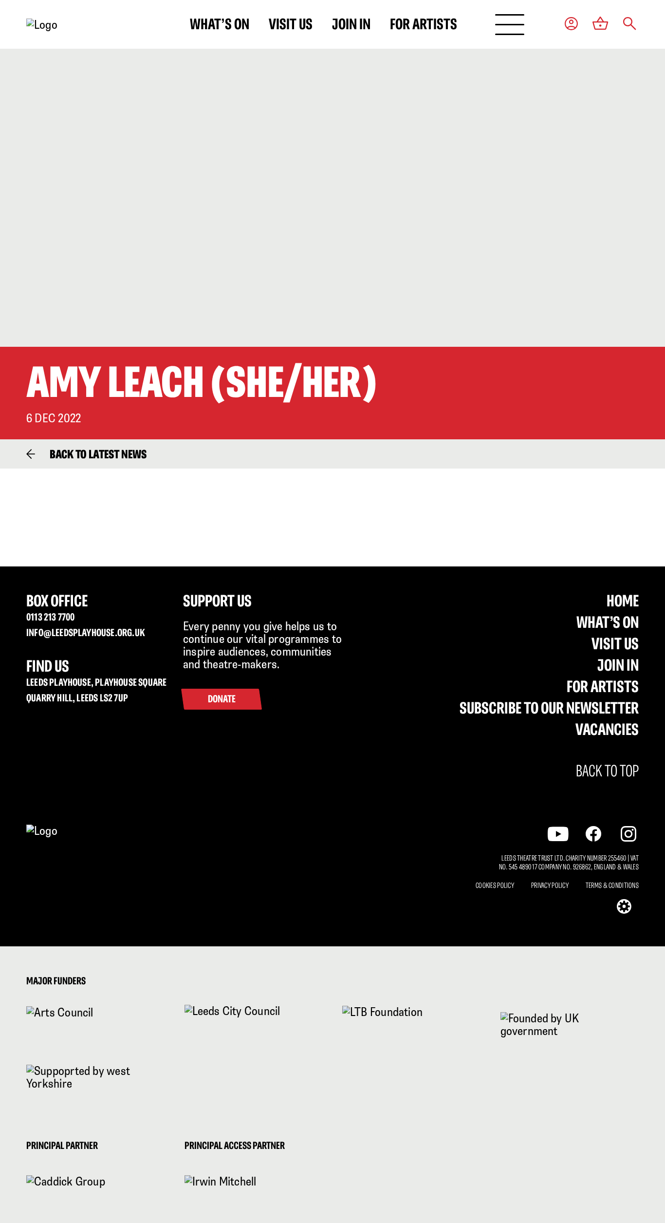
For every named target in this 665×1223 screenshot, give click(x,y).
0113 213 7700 (50, 617)
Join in (351, 24)
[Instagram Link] (628, 834)
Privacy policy (550, 885)
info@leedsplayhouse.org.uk (85, 632)
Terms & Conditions (612, 885)
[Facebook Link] (593, 834)
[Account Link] (571, 24)
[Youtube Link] (558, 833)
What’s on (219, 24)
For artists (423, 24)
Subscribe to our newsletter (549, 707)
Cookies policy (495, 885)
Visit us (291, 24)
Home (623, 600)
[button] (629, 24)
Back (98, 454)
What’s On (607, 622)
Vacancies (607, 729)
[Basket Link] (600, 24)
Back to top (607, 771)
